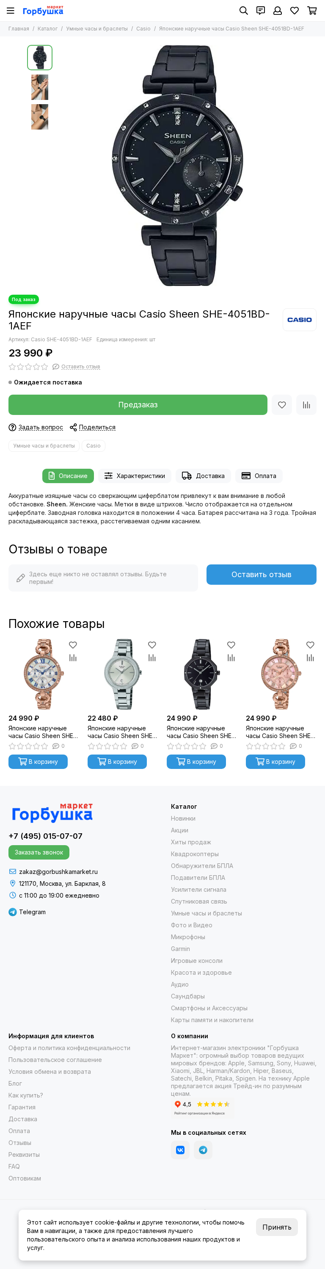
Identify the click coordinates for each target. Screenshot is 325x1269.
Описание (73, 475)
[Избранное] (282, 405)
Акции (179, 830)
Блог (15, 1083)
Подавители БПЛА (198, 877)
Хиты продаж (191, 842)
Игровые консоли (197, 960)
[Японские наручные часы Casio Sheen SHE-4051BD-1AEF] (177, 165)
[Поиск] (243, 10)
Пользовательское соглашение (55, 1059)
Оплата (265, 475)
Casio (143, 28)
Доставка (210, 475)
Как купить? (25, 1095)
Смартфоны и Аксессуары (209, 1008)
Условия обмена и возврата (49, 1071)
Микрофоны (188, 936)
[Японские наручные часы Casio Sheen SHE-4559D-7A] (123, 674)
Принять (277, 1227)
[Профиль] (277, 10)
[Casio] (299, 320)
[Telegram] (203, 1150)
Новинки (183, 818)
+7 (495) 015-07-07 (45, 836)
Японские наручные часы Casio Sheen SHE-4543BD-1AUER (200, 732)
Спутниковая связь (199, 901)
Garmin (180, 948)
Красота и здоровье (201, 972)
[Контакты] (260, 10)
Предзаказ (138, 404)
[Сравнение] (306, 405)
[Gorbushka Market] (43, 11)
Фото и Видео (191, 925)
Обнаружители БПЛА (202, 865)
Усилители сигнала (198, 889)
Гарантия (22, 1107)
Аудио (180, 984)
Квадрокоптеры (195, 853)
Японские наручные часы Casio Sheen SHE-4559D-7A (121, 732)
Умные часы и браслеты (97, 28)
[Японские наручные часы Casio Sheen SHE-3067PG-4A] (281, 674)
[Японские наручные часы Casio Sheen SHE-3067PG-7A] (43, 674)
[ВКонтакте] (180, 1150)
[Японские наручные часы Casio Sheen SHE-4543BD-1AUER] (202, 674)
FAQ (14, 1166)
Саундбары (188, 996)
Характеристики (141, 475)
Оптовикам (24, 1178)
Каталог (48, 28)
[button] (61, 165)
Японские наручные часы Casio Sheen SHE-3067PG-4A (279, 732)
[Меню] (10, 10)
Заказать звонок (39, 852)
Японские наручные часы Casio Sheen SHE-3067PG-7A (42, 732)
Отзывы (19, 1142)
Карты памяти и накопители (212, 1019)
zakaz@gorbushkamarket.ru (58, 871)
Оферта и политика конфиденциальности (69, 1047)
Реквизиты (24, 1154)
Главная (18, 28)
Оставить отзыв (261, 574)
